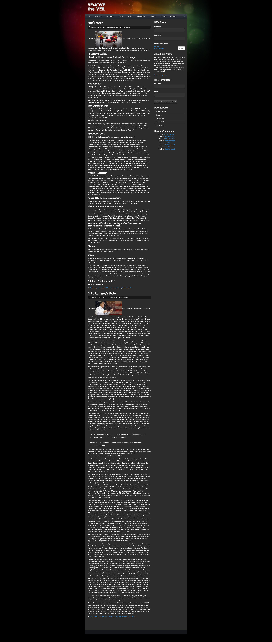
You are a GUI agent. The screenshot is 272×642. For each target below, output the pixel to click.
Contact (153, 16)
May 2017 (168, 143)
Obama (124, 288)
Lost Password (159, 48)
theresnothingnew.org (160, 75)
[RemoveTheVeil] (96, 6)
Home (89, 16)
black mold (93, 288)
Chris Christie (110, 288)
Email (156, 91)
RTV (105, 27)
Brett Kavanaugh (161, 111)
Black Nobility (101, 288)
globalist (101, 616)
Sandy (129, 288)
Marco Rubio (108, 616)
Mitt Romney (117, 616)
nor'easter (118, 288)
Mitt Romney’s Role (102, 293)
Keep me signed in (162, 43)
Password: (157, 35)
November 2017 (160, 125)
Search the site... (184, 16)
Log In (181, 48)
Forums (172, 16)
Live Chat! (163, 16)
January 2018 (160, 122)
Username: (157, 27)
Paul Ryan (125, 616)
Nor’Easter (95, 23)
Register (156, 46)
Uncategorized (114, 27)
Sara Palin (132, 616)
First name (158, 83)
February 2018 (160, 118)
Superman (159, 115)
